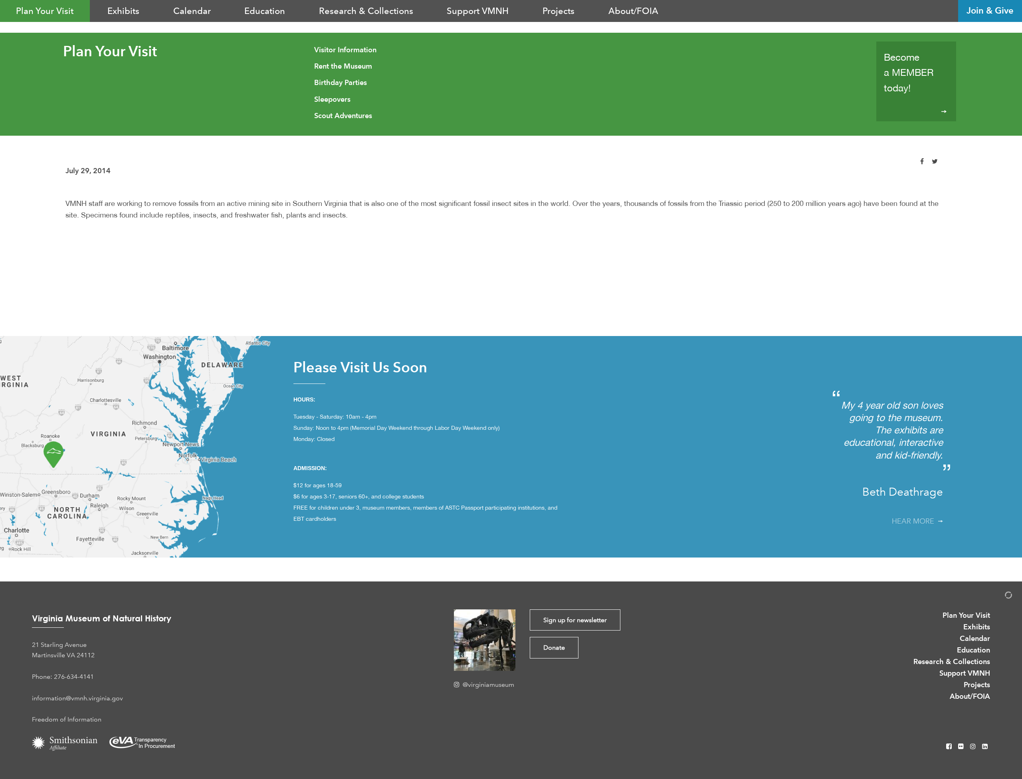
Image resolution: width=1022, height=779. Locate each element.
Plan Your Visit (44, 11)
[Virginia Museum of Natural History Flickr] (961, 746)
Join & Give (990, 10)
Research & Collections (366, 11)
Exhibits (123, 11)
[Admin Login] (1000, 596)
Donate (554, 647)
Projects (558, 11)
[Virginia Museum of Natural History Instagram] (973, 746)
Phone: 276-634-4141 (63, 676)
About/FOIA (633, 11)
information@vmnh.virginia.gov (77, 698)
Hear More (915, 521)
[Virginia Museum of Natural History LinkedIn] (985, 746)
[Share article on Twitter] (935, 161)
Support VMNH (478, 11)
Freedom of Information (66, 719)
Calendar (192, 11)
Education (264, 11)
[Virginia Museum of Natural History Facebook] (949, 746)
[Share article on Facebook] (922, 161)
